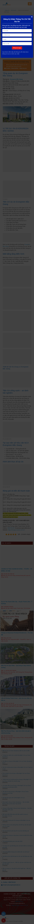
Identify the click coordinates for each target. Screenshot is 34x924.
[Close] (31, 16)
